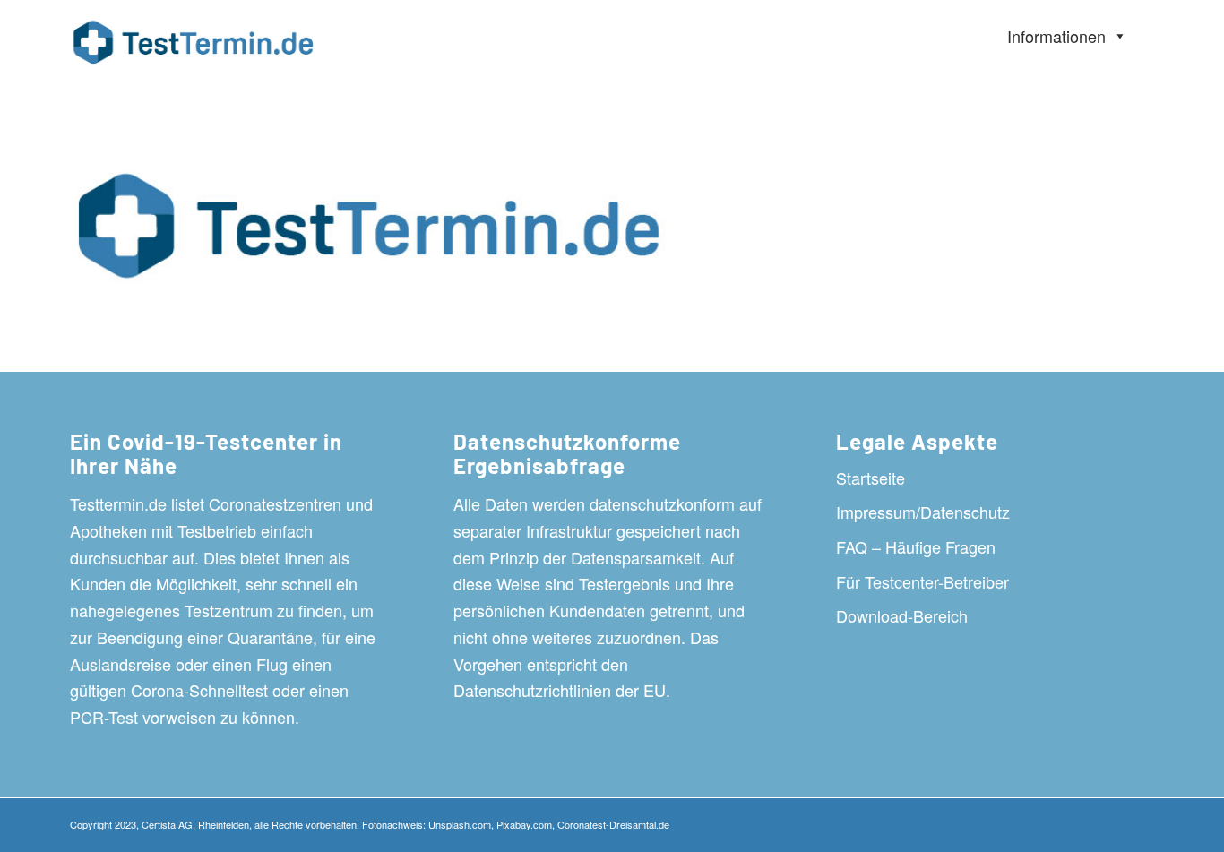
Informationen (1056, 35)
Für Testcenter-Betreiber (922, 581)
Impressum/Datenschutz (923, 511)
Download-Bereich (902, 615)
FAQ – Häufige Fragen (916, 546)
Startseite (870, 477)
